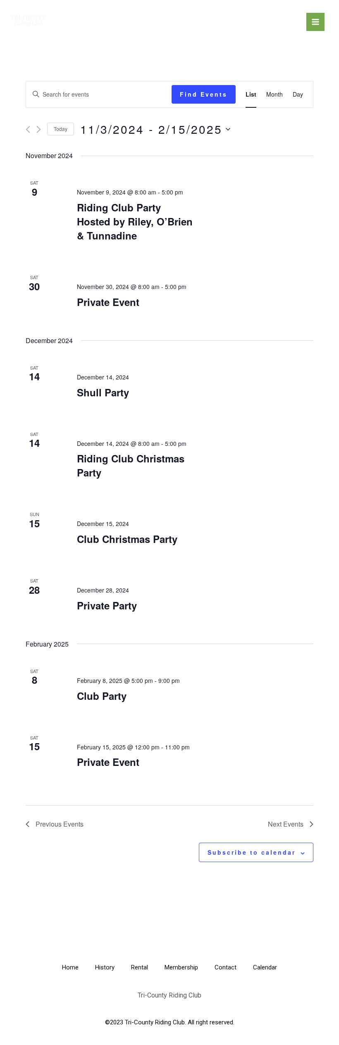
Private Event (108, 302)
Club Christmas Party (127, 539)
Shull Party (103, 392)
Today (60, 128)
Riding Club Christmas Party (130, 465)
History (105, 967)
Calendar (265, 967)
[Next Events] (38, 129)
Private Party (107, 605)
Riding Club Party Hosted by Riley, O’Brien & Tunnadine (135, 221)
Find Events (203, 94)
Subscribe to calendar (252, 852)
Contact (225, 967)
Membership (181, 967)
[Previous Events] (28, 129)
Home (70, 967)
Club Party (102, 696)
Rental (139, 967)
